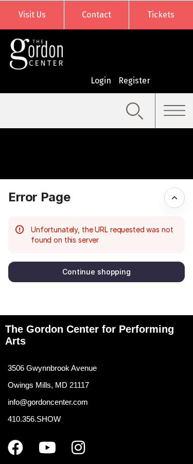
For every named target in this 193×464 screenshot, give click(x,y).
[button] (96, 272)
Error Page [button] (39, 197)
